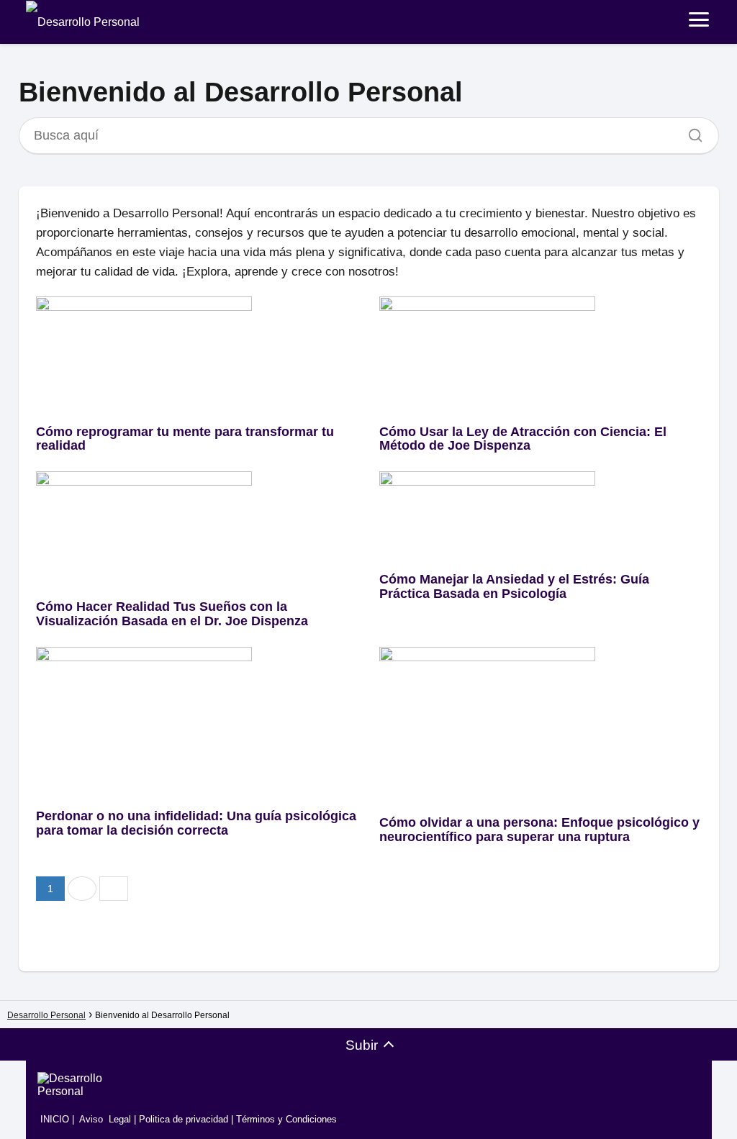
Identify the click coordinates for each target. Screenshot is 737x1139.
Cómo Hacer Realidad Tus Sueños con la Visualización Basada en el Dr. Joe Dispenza (172, 613)
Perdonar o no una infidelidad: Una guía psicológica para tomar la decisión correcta (196, 823)
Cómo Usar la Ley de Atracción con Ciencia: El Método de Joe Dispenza (522, 439)
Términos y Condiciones (286, 1119)
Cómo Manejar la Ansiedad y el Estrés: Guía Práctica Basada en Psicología (514, 586)
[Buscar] (690, 131)
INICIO (53, 1119)
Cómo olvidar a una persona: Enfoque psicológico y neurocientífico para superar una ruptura (539, 829)
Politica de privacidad (183, 1119)
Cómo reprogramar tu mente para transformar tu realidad (185, 439)
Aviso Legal (105, 1119)
